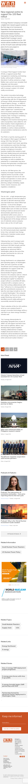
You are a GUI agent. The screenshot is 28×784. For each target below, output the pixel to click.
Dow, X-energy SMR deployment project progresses (14, 668)
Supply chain (7, 628)
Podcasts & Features (5, 498)
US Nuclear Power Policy (11, 552)
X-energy (5, 649)
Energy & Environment (18, 740)
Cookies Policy (21, 778)
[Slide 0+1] (10, 585)
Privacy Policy (13, 778)
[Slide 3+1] (18, 585)
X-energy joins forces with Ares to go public (13, 677)
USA (17, 628)
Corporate (17, 747)
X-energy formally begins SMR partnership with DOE (13, 685)
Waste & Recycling (19, 749)
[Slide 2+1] (15, 585)
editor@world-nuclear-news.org (7, 766)
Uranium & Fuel (18, 748)
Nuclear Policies (19, 745)
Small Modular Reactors (11, 624)
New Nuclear (18, 741)
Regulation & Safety (18, 743)
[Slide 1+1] (12, 585)
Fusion (16, 752)
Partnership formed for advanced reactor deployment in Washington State (14, 694)
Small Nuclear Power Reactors (13, 547)
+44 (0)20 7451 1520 (7, 768)
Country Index (18, 754)
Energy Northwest (8, 646)
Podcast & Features (20, 751)
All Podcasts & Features (13, 534)
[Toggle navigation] (25, 2)
